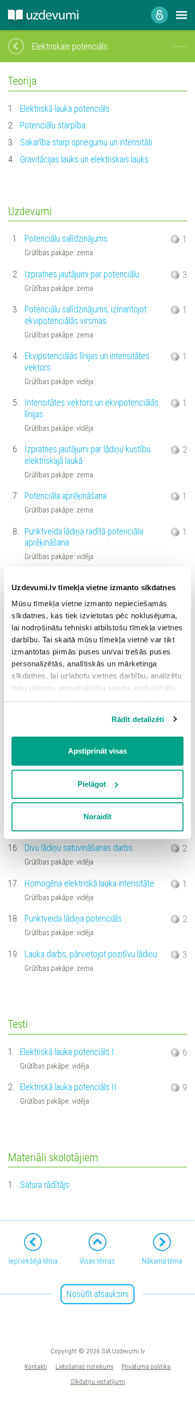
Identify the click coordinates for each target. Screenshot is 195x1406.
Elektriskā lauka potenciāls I (67, 1051)
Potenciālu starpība (53, 125)
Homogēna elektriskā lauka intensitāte (89, 883)
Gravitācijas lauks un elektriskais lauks (84, 159)
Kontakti (35, 1366)
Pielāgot (92, 784)
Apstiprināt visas (97, 751)
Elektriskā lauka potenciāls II (68, 1087)
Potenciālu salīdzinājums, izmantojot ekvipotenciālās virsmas (85, 315)
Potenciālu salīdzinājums (66, 238)
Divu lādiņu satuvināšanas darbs (78, 847)
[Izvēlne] (181, 15)
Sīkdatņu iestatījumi (97, 1381)
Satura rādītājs (44, 1184)
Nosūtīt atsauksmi (97, 1294)
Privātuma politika (146, 1366)
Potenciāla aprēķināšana (65, 495)
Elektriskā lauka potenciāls (65, 108)
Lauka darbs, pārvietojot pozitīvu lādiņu (90, 954)
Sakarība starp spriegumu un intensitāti (86, 142)
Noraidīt (98, 816)
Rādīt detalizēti (138, 719)
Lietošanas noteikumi (85, 1366)
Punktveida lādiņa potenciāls (73, 918)
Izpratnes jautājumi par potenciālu (81, 274)
